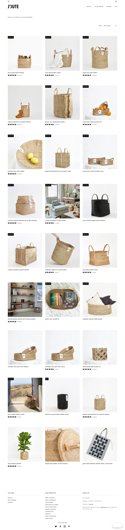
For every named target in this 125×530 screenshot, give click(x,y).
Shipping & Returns (50, 509)
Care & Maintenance (51, 507)
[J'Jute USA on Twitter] (56, 526)
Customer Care (49, 511)
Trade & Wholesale (50, 500)
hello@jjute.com (104, 507)
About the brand (50, 497)
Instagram (91, 504)
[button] (12, 75)
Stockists (48, 513)
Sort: (100, 25)
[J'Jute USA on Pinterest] (69, 526)
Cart (116, 6)
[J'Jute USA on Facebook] (60, 526)
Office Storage (99, 6)
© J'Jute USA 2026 (62, 522)
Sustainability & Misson (51, 504)
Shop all (89, 6)
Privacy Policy (49, 518)
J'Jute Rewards (49, 502)
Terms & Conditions (50, 516)
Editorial (108, 6)
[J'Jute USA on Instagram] (65, 526)
